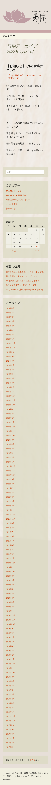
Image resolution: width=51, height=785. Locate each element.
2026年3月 (10, 330)
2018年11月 (11, 668)
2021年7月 (10, 532)
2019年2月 (10, 655)
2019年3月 (10, 650)
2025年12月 (11, 343)
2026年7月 (10, 312)
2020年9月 (10, 576)
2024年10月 (11, 404)
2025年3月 (10, 383)
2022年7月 (10, 488)
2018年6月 (10, 690)
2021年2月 (10, 554)
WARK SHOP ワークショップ (18, 199)
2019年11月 (11, 620)
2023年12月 (11, 426)
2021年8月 (10, 527)
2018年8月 (10, 681)
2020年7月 (10, 584)
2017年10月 (11, 725)
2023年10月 (11, 435)
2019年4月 (10, 646)
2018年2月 (10, 707)
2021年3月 (10, 549)
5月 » (37, 250)
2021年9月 (10, 523)
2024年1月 (10, 422)
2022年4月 (10, 497)
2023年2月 (10, 457)
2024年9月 (10, 409)
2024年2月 (10, 418)
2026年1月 (10, 339)
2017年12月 (11, 716)
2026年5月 (10, 321)
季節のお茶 (11, 208)
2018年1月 (10, 712)
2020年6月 (10, 589)
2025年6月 (10, 369)
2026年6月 (10, 317)
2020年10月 (11, 571)
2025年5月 (10, 374)
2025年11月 (11, 347)
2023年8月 (10, 444)
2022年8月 (10, 483)
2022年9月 (10, 479)
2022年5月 (10, 492)
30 (37, 246)
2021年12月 (11, 514)
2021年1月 (10, 558)
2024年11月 (11, 400)
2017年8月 (10, 734)
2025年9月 (10, 356)
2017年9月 (10, 729)
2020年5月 (10, 593)
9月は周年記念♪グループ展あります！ (22, 280)
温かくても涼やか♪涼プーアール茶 (21, 285)
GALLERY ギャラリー (14, 191)
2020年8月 (10, 580)
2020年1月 (10, 611)
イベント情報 (12, 204)
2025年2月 (10, 387)
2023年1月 (10, 462)
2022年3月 (10, 501)
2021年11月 (11, 519)
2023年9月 (10, 440)
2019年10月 (11, 624)
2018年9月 (10, 677)
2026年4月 (10, 325)
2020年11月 (11, 567)
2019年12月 (11, 615)
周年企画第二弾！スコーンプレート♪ (22, 276)
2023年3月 (10, 453)
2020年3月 (10, 602)
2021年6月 (10, 536)
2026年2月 (10, 334)
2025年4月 (10, 378)
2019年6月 (10, 641)
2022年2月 (10, 505)
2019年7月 (10, 637)
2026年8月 (10, 308)
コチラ (32, 760)
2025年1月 (10, 391)
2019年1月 (10, 659)
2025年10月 (11, 352)
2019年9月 (10, 628)
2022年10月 (11, 475)
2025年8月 (10, 361)
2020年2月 (10, 606)
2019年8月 (10, 633)
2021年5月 (10, 541)
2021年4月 (10, 545)
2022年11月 (11, 470)
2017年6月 (10, 742)
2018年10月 (11, 672)
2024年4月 (10, 413)
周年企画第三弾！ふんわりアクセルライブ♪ (25, 272)
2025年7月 (10, 365)
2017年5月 (10, 747)
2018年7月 (10, 685)
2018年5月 (10, 694)
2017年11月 (11, 720)
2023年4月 (10, 448)
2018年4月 (10, 699)
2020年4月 (10, 598)
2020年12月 (11, 562)
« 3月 (14, 250)
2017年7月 (10, 738)
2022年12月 (11, 466)
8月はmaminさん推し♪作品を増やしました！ (25, 289)
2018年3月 (10, 703)
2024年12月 (11, 396)
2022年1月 (10, 510)
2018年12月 (11, 663)
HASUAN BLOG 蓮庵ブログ (17, 195)
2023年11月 (11, 431)
